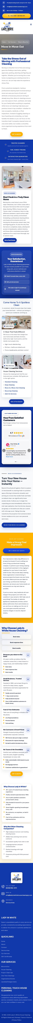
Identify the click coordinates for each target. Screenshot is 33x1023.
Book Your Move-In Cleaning (14, 525)
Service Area (10, 903)
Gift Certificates (6, 956)
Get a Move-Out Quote (16, 550)
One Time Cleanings (7, 976)
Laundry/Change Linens (8, 982)
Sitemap (17, 1017)
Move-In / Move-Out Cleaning (15, 388)
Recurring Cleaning (11, 391)
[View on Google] (7, 444)
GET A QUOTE (16, 134)
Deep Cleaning (10, 385)
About (3, 944)
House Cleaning (6, 969)
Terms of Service (26, 1017)
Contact (4, 947)
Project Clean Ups (7, 973)
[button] (3, 450)
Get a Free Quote (16, 402)
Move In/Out (5, 966)
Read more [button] (9, 456)
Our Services (12, 42)
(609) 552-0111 (11, 888)
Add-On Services (10, 394)
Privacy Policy (16, 1020)
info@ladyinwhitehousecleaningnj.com (17, 6)
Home (4, 42)
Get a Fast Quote (9, 240)
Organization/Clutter (8, 979)
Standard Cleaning (11, 382)
